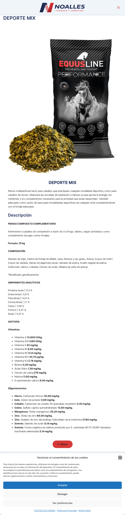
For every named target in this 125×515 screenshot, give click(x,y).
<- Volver (62, 444)
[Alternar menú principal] (118, 7)
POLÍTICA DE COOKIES (44, 510)
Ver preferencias (62, 503)
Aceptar (62, 485)
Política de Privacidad (67, 510)
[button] (120, 457)
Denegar (62, 494)
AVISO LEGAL (84, 510)
